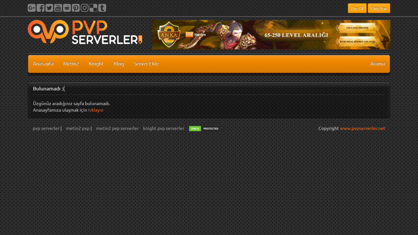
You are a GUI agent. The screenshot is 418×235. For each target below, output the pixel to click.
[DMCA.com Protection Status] (204, 128)
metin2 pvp (78, 128)
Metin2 (71, 63)
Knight (96, 63)
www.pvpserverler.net (362, 128)
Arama (377, 63)
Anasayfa (43, 63)
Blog (119, 63)
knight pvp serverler (163, 128)
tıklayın (96, 110)
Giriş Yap (379, 8)
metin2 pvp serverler (117, 128)
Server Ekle (146, 63)
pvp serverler (46, 128)
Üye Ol (357, 8)
